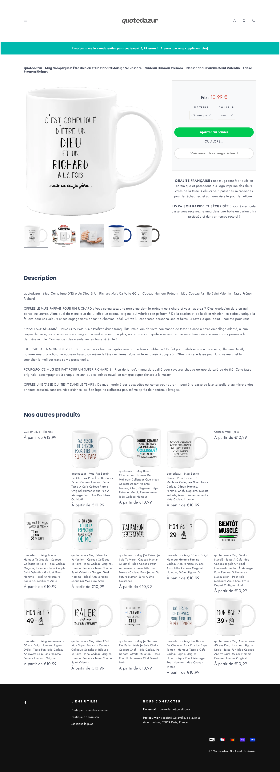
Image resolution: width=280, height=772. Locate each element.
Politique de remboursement (90, 710)
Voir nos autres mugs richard (214, 153)
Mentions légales (82, 724)
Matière (201, 107)
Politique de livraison (85, 717)
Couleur (226, 107)
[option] (93, 150)
